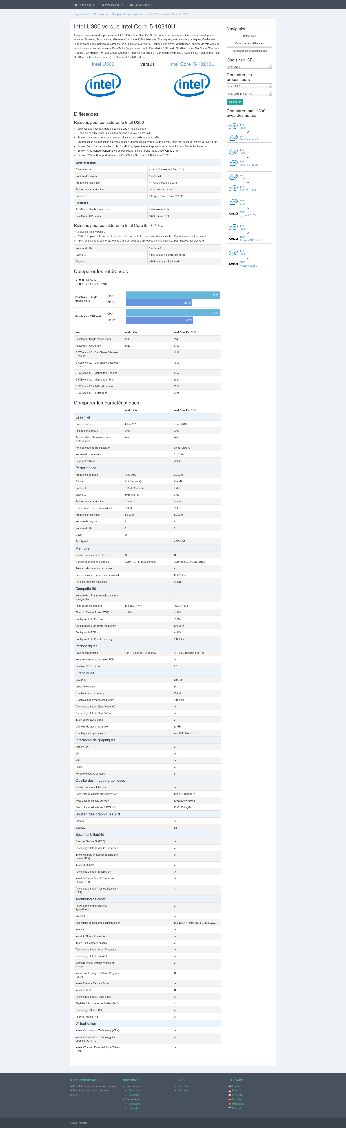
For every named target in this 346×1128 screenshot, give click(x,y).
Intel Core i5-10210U (192, 63)
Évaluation (134, 1095)
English (236, 1086)
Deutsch (236, 1090)
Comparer (235, 101)
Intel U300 (103, 63)
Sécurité (183, 1090)
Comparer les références (249, 43)
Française (237, 1095)
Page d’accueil (86, 4)
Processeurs (112, 4)
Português (238, 1103)
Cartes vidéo (141, 4)
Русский (236, 1108)
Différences (249, 36)
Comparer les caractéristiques (249, 50)
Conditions (184, 1086)
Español (236, 1099)
